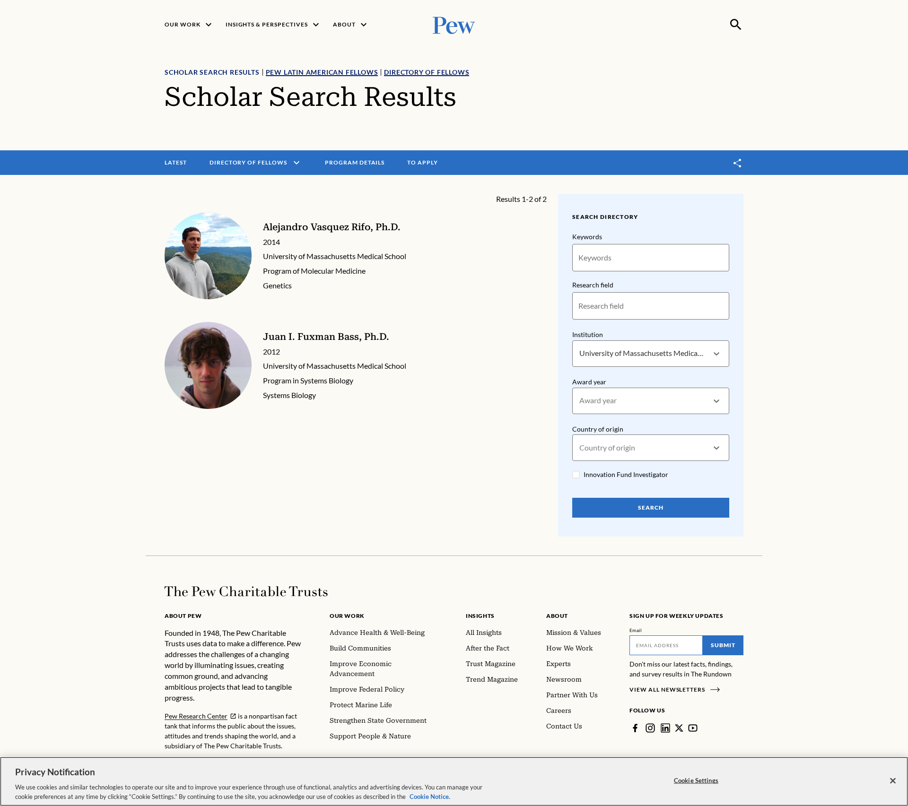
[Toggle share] (737, 162)
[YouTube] (692, 728)
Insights (480, 615)
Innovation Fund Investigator (626, 474)
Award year (589, 382)
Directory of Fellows (426, 72)
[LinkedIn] (665, 728)
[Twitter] (679, 728)
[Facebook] (635, 728)
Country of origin (597, 429)
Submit (723, 645)
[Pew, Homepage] (454, 24)
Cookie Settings (696, 780)
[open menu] (296, 162)
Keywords (587, 237)
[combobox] (580, 353)
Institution (587, 334)
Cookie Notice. (430, 796)
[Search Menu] (735, 24)
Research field (592, 285)
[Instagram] (650, 728)
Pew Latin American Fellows (322, 72)
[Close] (892, 781)
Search (651, 507)
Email (635, 630)
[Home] (246, 591)
